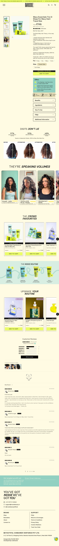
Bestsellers (7, 517)
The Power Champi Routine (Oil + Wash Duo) (34, 246)
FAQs (32, 515)
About (5, 520)
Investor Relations (36, 525)
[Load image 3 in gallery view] (6, 33)
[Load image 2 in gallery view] (6, 26)
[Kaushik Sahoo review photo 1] (8, 440)
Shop (5, 515)
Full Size (37, 67)
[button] (4, 5)
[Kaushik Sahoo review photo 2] (16, 440)
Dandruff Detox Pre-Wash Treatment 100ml (11, 321)
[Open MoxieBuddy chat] (56, 539)
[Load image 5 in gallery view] (6, 46)
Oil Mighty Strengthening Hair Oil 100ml (34, 321)
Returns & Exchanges (37, 517)
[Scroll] (12, 150)
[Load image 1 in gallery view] (6, 19)
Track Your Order (35, 527)
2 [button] (27, 471)
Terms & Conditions (36, 520)
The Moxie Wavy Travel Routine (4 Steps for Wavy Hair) (13, 246)
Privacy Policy (35, 522)
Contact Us (7, 522)
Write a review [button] (29, 357)
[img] (8, 389)
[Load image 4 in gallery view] (6, 40)
